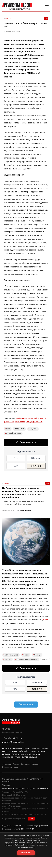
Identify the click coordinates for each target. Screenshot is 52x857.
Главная (16, 764)
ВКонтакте (36, 458)
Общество (35, 748)
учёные (7, 659)
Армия (17, 757)
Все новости (25, 764)
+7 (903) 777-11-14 (26, 829)
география (19, 429)
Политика (6, 748)
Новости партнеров (10, 767)
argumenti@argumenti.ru (18, 788)
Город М (15, 754)
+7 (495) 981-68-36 (12, 738)
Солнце (37, 655)
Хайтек (25, 757)
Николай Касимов (13, 433)
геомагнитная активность (26, 659)
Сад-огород (26, 754)
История (36, 754)
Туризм (32, 751)
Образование (7, 757)
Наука (8, 18)
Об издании (6, 764)
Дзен (16, 458)
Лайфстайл (23, 751)
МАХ (16, 466)
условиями (9, 845)
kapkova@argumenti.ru (27, 832)
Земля (25, 655)
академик (32, 429)
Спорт (5, 751)
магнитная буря (10, 655)
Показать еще (26, 704)
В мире (26, 748)
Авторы (35, 764)
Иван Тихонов (25, 510)
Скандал (33, 757)
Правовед (6, 754)
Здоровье (13, 751)
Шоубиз (44, 748)
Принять (26, 853)
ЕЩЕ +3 (45, 659)
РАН (7, 429)
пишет (46, 619)
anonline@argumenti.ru (13, 742)
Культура (41, 751)
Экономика (17, 748)
